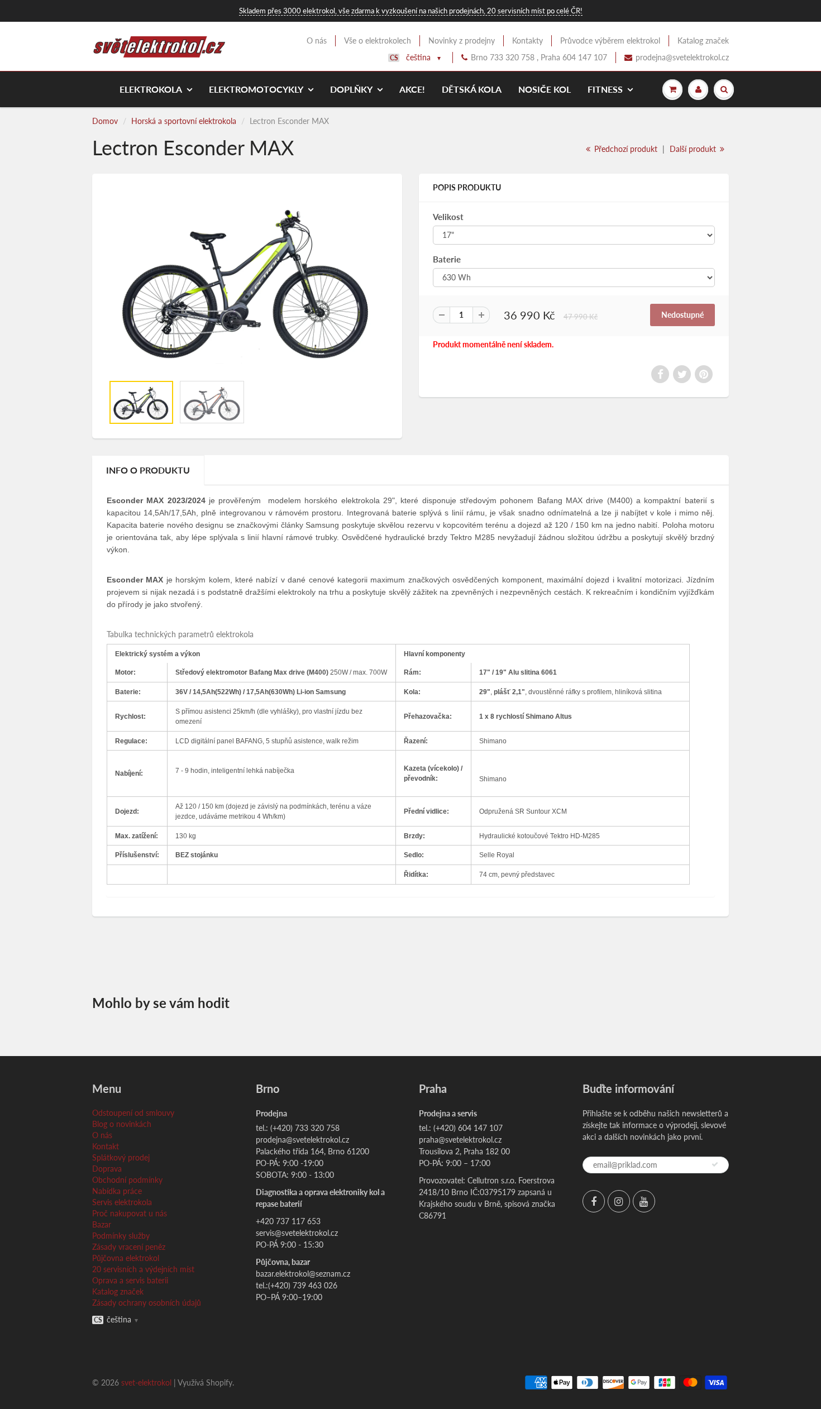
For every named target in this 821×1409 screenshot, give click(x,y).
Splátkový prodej (121, 1157)
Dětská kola (472, 89)
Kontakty (527, 40)
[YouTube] (644, 1201)
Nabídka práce (117, 1191)
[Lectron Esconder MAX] (247, 280)
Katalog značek (703, 40)
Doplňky (351, 89)
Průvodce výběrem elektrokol (610, 40)
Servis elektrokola (122, 1202)
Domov (105, 121)
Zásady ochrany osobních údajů (146, 1302)
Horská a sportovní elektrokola (183, 121)
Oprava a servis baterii (130, 1280)
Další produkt (694, 149)
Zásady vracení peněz (128, 1247)
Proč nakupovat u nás (129, 1213)
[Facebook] (594, 1201)
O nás (317, 40)
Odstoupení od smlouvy (133, 1112)
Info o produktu (148, 470)
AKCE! (412, 89)
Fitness (605, 89)
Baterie (447, 259)
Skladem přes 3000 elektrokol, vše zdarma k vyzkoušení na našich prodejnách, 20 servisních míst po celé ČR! (411, 10)
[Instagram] (619, 1201)
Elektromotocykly (256, 89)
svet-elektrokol (146, 1382)
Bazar (101, 1224)
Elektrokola (151, 89)
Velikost (448, 217)
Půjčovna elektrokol (125, 1258)
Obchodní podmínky (127, 1179)
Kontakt (105, 1146)
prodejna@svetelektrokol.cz (682, 57)
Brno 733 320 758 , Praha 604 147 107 (539, 57)
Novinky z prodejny (461, 40)
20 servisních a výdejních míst (143, 1269)
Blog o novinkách (121, 1124)
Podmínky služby (121, 1235)
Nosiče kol (544, 89)
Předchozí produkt (624, 149)
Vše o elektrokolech (377, 40)
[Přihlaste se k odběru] (715, 1164)
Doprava (107, 1168)
